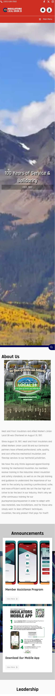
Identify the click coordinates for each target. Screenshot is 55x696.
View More (11, 599)
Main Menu (47, 19)
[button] (49, 10)
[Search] (51, 347)
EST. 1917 (27, 187)
